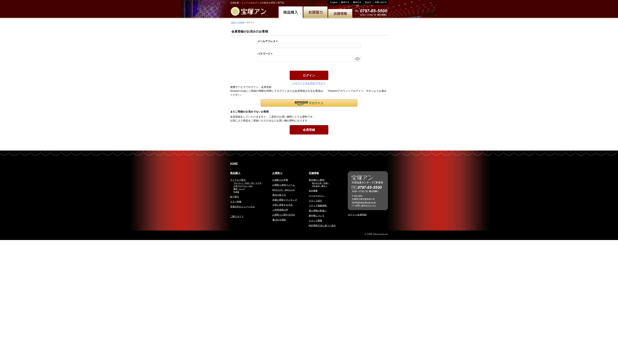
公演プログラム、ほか (243, 186)
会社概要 (313, 190)
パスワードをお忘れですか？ (309, 83)
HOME (234, 163)
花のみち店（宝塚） (320, 183)
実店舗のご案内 (316, 180)
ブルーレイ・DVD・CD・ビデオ (247, 183)
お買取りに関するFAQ (283, 215)
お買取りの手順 (280, 180)
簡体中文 (357, 2)
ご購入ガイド (237, 216)
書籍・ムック (239, 189)
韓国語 (368, 2)
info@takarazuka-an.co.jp (364, 202)
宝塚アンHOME (237, 22)
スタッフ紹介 (315, 200)
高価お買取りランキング (284, 200)
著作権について (316, 215)
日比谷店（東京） (319, 186)
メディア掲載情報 (318, 205)
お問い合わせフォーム (365, 205)
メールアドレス (268, 41)
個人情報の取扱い (318, 210)
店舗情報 (314, 173)
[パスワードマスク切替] (357, 59)
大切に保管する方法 (282, 205)
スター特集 (235, 201)
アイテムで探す (238, 180)
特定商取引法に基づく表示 (322, 225)
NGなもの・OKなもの (283, 190)
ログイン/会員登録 (357, 214)
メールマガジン (316, 195)
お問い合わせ (380, 2)
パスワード (266, 53)
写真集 (236, 192)
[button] (309, 103)
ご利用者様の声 (280, 210)
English (333, 2)
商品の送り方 (279, 195)
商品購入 (235, 173)
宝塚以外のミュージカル (242, 206)
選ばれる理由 (279, 219)
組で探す (234, 196)
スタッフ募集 (315, 220)
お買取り (277, 173)
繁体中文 (345, 2)
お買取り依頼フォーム (283, 185)
